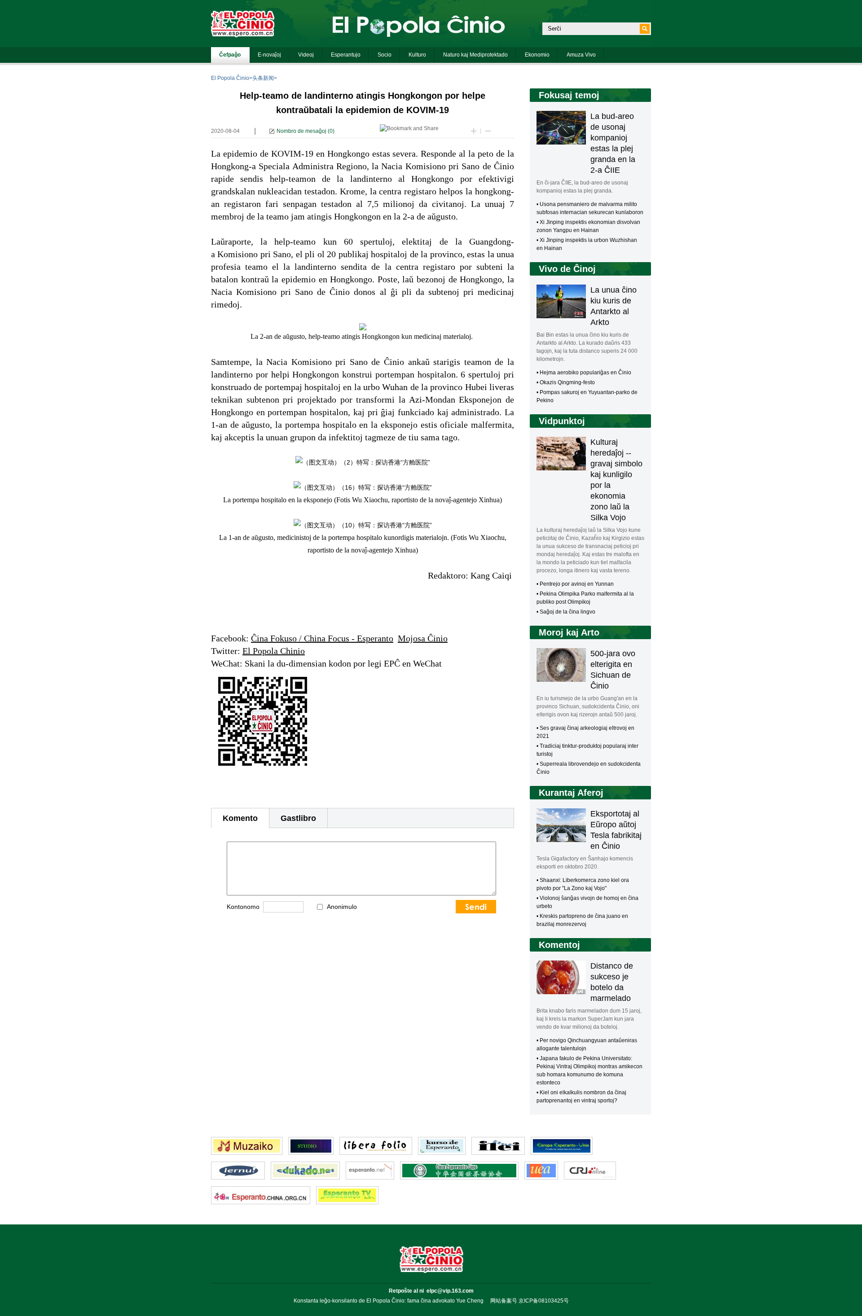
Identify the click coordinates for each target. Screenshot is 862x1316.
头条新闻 (263, 78)
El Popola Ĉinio (230, 78)
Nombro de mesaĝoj (301, 131)
